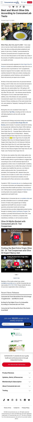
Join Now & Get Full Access (16, 364)
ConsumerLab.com (16, 183)
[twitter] (20, 400)
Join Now (30, 2)
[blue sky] (29, 400)
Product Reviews (26, 189)
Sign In (24, 2)
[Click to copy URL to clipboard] (20, 7)
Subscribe (27, 324)
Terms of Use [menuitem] (7, 407)
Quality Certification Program (20, 211)
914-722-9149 (12, 285)
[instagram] (12, 400)
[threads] (16, 400)
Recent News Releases (10, 293)
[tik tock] (4, 400)
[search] (22, 2)
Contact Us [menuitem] (16, 407)
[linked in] (25, 400)
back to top (16, 278)
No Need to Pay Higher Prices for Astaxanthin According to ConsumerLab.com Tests (14, 303)
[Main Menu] (1, 2)
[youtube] (8, 400)
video (20, 174)
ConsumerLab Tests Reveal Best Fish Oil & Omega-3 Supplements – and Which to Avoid (16, 297)
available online (25, 198)
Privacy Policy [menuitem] (25, 407)
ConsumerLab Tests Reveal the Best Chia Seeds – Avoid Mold (16, 309)
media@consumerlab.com (8, 283)
